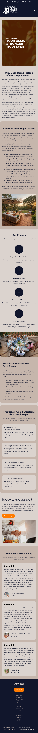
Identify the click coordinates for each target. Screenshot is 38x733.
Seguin (19, 702)
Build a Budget (8, 516)
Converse (19, 710)
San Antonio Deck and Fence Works (9, 728)
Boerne (19, 717)
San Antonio (19, 697)
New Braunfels (19, 699)
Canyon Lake (19, 711)
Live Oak (19, 719)
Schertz (19, 701)
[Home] (10, 10)
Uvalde (19, 721)
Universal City (19, 715)
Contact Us (19, 690)
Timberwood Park (19, 708)
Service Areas (19, 695)
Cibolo (19, 706)
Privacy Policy (30, 729)
